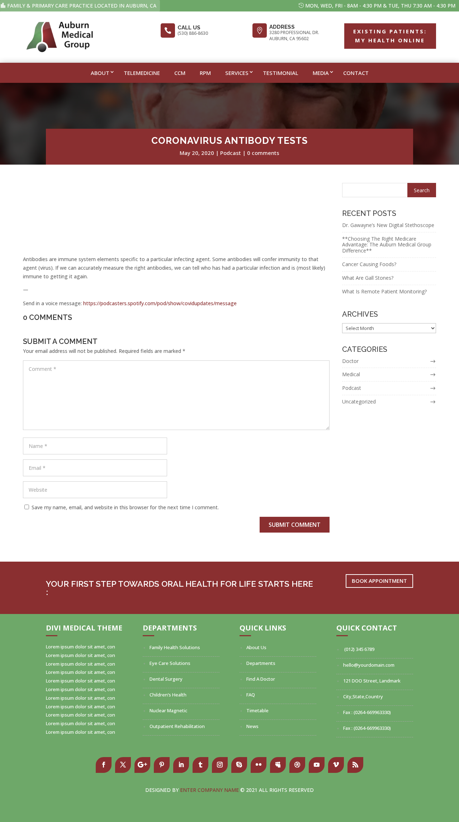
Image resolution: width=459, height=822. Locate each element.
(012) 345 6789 (358, 649)
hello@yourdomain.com (368, 665)
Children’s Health (168, 694)
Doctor (350, 361)
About (100, 72)
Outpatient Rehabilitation (177, 726)
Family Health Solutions (175, 647)
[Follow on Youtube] (317, 765)
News (252, 726)
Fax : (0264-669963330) (367, 712)
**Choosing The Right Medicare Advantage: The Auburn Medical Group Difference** (386, 244)
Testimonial (280, 72)
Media (321, 72)
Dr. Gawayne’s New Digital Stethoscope (388, 225)
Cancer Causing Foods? (369, 264)
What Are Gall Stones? (367, 277)
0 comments (263, 152)
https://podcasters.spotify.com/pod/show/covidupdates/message (160, 303)
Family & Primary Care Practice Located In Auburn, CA (81, 5)
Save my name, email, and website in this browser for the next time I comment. (125, 507)
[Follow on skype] (239, 765)
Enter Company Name (210, 789)
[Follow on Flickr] (258, 765)
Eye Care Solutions (170, 663)
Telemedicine (142, 72)
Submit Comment (295, 525)
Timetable (257, 710)
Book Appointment (379, 580)
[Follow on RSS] (355, 765)
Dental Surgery (166, 679)
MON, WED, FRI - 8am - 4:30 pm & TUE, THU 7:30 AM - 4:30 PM (380, 5)
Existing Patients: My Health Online (390, 36)
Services (237, 72)
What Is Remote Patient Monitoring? (384, 291)
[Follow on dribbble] (297, 765)
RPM (205, 72)
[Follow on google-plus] (142, 765)
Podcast (230, 152)
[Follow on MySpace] (278, 765)
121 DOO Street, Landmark (372, 680)
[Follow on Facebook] (104, 765)
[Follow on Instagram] (220, 765)
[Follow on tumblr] (200, 765)
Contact (356, 72)
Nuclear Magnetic (168, 710)
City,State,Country (363, 696)
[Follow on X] (123, 765)
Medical (351, 374)
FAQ (250, 694)
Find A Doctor (260, 679)
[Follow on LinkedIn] (181, 765)
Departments (260, 663)
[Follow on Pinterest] (162, 765)
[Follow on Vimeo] (336, 765)
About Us (256, 647)
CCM (179, 72)
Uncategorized (359, 401)
